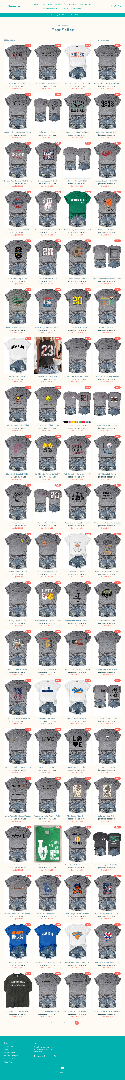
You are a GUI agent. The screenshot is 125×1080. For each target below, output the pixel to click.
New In (37, 4)
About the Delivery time (11, 1056)
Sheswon (13, 6)
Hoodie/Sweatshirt (50, 8)
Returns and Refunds (11, 1059)
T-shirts (65, 8)
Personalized (76, 8)
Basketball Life (85, 4)
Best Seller (47, 4)
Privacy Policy (8, 1062)
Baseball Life (60, 4)
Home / (58, 25)
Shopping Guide (9, 1052)
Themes (72, 4)
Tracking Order (9, 1046)
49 (72, 1023)
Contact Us (7, 1049)
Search (6, 1043)
